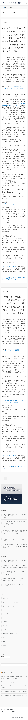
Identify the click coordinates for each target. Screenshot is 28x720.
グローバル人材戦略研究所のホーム (8, 709)
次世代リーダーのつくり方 (9, 672)
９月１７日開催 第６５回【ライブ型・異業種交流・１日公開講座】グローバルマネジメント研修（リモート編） (14, 523)
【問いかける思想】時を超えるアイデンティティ (12, 682)
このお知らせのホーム (5, 711)
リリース (5, 618)
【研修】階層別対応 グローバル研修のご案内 (13, 539)
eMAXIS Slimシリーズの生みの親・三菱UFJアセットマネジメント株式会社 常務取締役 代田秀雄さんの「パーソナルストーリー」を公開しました (15, 532)
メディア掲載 (6, 613)
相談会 (4, 637)
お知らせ (21, 717)
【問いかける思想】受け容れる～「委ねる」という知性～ (14, 691)
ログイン (25, 717)
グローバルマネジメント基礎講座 (10, 602)
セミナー (5, 610)
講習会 (4, 645)
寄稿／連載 (5, 625)
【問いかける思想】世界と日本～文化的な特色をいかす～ (14, 695)
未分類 (4, 629)
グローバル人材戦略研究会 (9, 606)
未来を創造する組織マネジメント (10, 633)
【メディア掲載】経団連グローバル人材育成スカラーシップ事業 (14, 584)
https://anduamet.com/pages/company (11, 204)
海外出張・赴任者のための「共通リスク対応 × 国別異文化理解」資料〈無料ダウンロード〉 (15, 579)
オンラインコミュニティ (9, 266)
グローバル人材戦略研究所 (13, 717)
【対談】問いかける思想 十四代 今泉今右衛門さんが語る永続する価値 (14, 515)
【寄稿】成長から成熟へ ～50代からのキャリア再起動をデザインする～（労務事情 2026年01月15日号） (15, 545)
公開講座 (5, 621)
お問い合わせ (14, 711)
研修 (4, 641)
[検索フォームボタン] (26, 664)
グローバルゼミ (6, 598)
